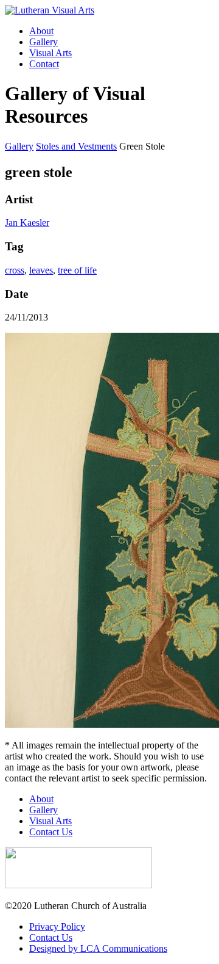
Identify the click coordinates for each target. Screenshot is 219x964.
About (41, 31)
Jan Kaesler (27, 222)
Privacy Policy (57, 926)
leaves (41, 270)
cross (14, 270)
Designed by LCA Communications (98, 948)
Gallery (43, 42)
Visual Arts (50, 53)
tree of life (77, 270)
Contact (44, 64)
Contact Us (50, 832)
